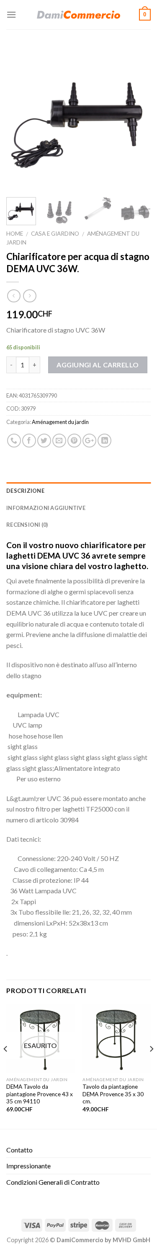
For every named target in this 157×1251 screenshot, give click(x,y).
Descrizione (25, 490)
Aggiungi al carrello (98, 365)
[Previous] (19, 118)
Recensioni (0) (27, 524)
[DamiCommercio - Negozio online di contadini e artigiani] (79, 14)
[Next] (137, 118)
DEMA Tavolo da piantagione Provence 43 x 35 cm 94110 (39, 1094)
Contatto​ (19, 1150)
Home (14, 233)
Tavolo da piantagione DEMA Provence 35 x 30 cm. (113, 1094)
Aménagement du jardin (60, 422)
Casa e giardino (55, 233)
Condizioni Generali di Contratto (53, 1182)
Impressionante (28, 1166)
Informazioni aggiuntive (45, 508)
